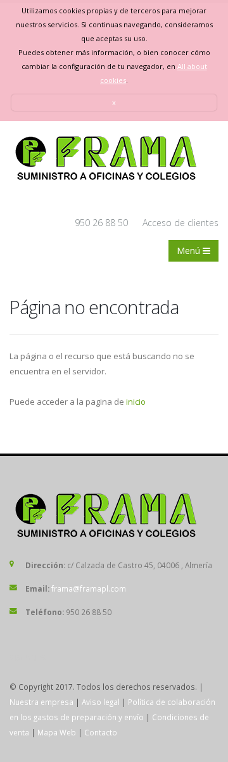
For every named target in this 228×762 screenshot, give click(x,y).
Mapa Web (56, 732)
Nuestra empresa (41, 702)
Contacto (100, 732)
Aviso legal (101, 702)
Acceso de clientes (180, 223)
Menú (190, 250)
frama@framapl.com (88, 588)
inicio (136, 401)
